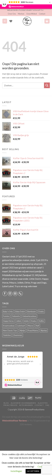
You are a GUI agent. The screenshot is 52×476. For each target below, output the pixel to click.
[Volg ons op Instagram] (10, 293)
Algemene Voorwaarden (23, 403)
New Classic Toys (10, 330)
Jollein (18, 321)
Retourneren (26, 405)
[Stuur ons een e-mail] (15, 293)
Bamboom (31, 311)
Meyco (30, 325)
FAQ (47, 405)
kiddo (26, 321)
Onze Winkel (31, 14)
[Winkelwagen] (47, 21)
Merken (21, 14)
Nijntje (22, 330)
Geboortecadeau (29, 316)
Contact (42, 14)
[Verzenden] (47, 85)
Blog (6, 403)
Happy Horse (8, 321)
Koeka (33, 321)
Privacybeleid (10, 405)
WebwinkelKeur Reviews (14, 420)
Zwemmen (17, 335)
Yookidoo (7, 335)
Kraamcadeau (9, 325)
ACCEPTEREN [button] (33, 471)
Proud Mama (33, 330)
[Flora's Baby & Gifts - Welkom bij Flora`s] (27, 21)
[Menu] (4, 21)
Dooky (41, 311)
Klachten (43, 403)
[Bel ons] (20, 293)
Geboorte (16, 316)
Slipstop (44, 330)
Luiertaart (21, 325)
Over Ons (12, 14)
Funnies (6, 316)
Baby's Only (8, 311)
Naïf (37, 325)
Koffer (41, 321)
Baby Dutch (20, 311)
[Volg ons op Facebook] (4, 293)
